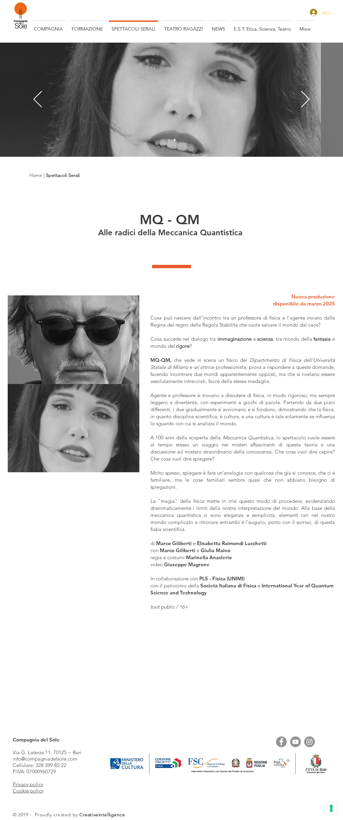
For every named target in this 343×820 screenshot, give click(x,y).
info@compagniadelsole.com (45, 759)
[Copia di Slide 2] (175, 140)
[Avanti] (305, 99)
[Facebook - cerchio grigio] (281, 741)
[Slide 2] (168, 140)
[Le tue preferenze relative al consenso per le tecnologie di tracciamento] (331, 808)
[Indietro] (37, 99)
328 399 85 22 (51, 765)
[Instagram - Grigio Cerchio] (309, 741)
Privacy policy (28, 784)
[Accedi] (312, 12)
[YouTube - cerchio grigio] (295, 741)
